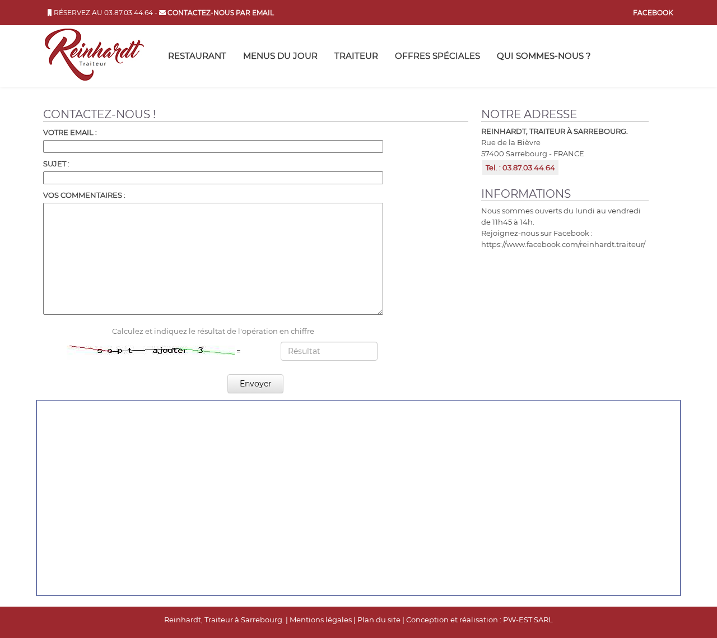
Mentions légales (321, 619)
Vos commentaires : (84, 194)
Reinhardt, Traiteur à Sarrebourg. (224, 619)
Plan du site (379, 619)
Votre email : (70, 132)
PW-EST (517, 619)
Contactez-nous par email (220, 12)
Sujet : (56, 163)
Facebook (653, 12)
